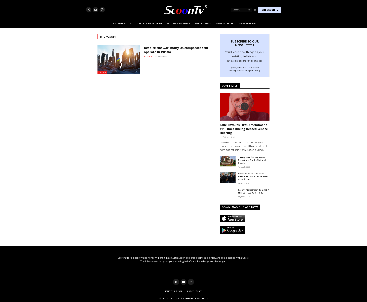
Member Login (224, 23)
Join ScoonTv (269, 10)
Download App (247, 23)
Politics (102, 72)
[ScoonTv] (183, 9)
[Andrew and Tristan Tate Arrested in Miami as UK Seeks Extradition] (228, 177)
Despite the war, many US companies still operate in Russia (176, 50)
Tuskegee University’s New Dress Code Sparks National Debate (252, 160)
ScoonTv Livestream (149, 23)
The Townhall (120, 23)
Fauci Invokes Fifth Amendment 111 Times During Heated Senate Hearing (244, 129)
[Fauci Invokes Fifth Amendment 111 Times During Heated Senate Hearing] (245, 107)
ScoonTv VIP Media (178, 23)
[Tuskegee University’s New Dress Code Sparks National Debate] (228, 161)
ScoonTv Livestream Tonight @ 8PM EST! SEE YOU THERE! (253, 191)
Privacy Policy (194, 291)
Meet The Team (173, 291)
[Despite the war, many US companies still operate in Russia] (118, 59)
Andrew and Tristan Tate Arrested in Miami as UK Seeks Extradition (253, 176)
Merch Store (203, 23)
